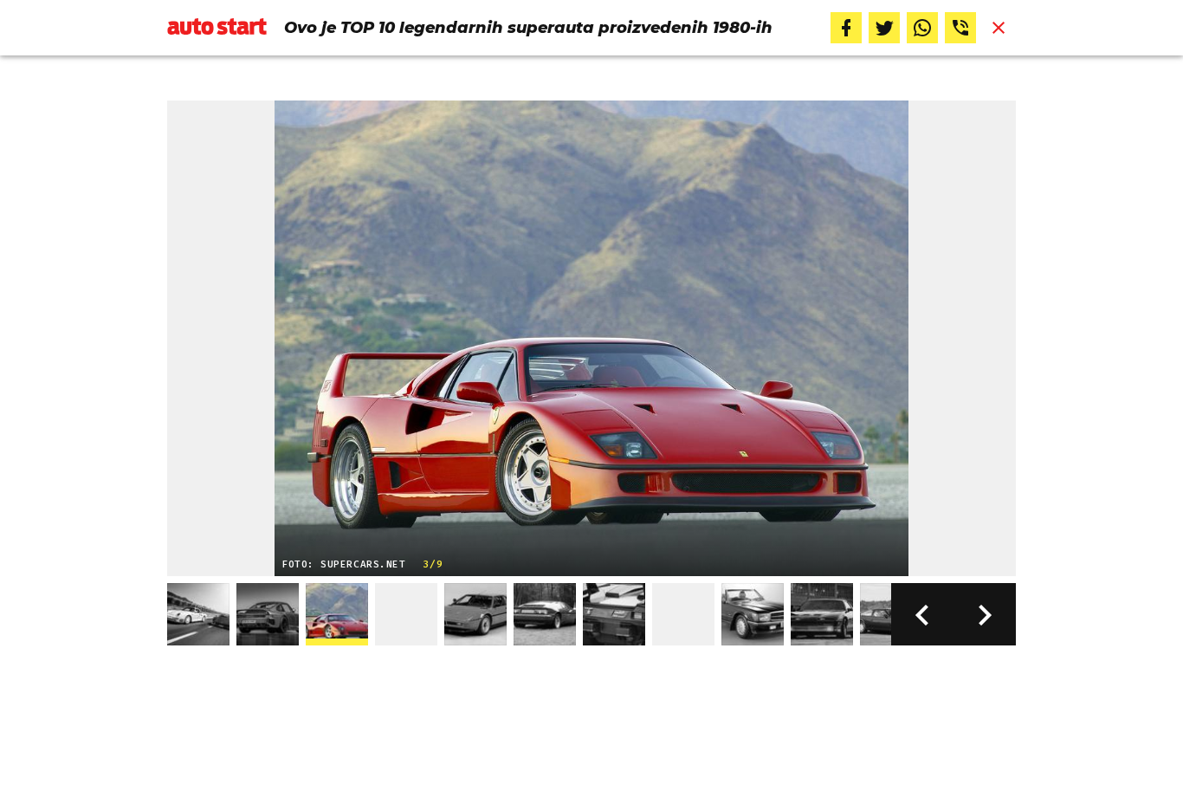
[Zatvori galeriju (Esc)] (998, 27)
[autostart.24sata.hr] (217, 27)
